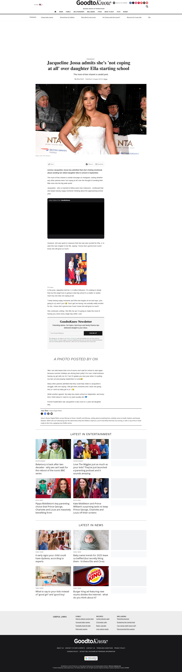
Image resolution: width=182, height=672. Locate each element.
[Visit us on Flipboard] (141, 3)
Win (149, 17)
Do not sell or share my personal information (97, 651)
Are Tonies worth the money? (111, 17)
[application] (75, 218)
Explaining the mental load (126, 622)
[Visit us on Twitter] (133, 3)
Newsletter (100, 164)
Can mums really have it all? (126, 626)
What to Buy (109, 12)
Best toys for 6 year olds (134, 17)
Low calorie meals (102, 629)
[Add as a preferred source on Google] (91, 658)
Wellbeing (91, 12)
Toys (118, 12)
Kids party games (81, 629)
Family (68, 12)
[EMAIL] (52, 413)
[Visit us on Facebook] (130, 3)
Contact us (90, 648)
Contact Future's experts (75, 648)
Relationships (79, 12)
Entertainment (90, 59)
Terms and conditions (104, 648)
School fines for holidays (67, 17)
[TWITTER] (42, 413)
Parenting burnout (123, 619)
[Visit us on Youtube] (147, 3)
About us (60, 648)
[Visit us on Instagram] (136, 3)
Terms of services (72, 338)
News (61, 12)
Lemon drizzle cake (102, 619)
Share (52, 164)
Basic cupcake (101, 626)
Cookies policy (72, 651)
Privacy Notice (53, 340)
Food (100, 12)
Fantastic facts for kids (83, 626)
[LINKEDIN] (45, 413)
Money (125, 12)
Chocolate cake (101, 622)
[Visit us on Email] (144, 3)
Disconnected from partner (126, 629)
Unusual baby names (83, 622)
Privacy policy (119, 648)
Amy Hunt (80, 79)
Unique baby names (47, 17)
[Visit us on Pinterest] (139, 3)
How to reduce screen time (85, 619)
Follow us (90, 164)
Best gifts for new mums (88, 17)
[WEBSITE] (48, 413)
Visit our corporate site (115, 666)
